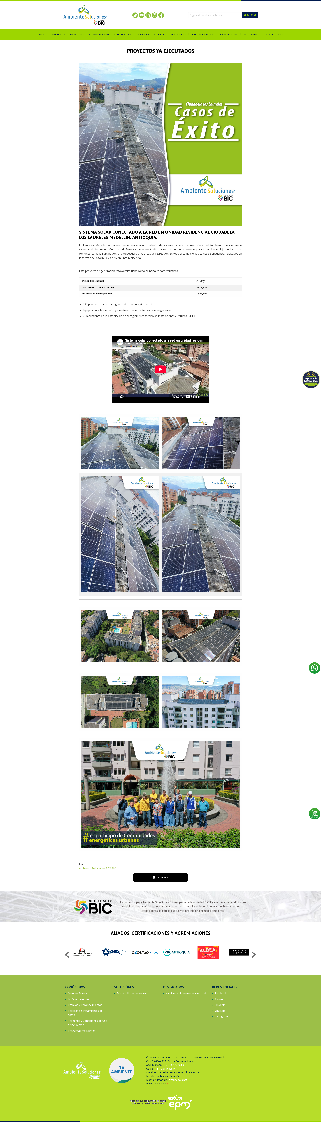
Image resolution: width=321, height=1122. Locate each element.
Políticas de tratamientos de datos (85, 1013)
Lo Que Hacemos (78, 999)
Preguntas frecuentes (81, 1031)
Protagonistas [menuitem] (202, 34)
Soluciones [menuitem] (178, 34)
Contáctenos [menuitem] (274, 34)
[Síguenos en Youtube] (141, 15)
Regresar (161, 877)
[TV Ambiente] (121, 1070)
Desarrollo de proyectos (132, 993)
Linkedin (220, 1005)
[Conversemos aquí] (314, 668)
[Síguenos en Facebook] (161, 15)
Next (254, 955)
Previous (67, 955)
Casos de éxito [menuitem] (228, 34)
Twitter (219, 999)
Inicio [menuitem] (41, 34)
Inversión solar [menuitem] (99, 34)
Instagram (221, 1016)
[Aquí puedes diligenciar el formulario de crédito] (311, 379)
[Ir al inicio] (85, 15)
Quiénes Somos (77, 993)
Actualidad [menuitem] (251, 34)
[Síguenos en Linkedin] (148, 15)
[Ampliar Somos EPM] (160, 1102)
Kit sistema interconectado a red (186, 993)
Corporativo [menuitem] (122, 34)
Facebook (221, 993)
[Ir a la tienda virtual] (314, 814)
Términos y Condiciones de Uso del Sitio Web (87, 1023)
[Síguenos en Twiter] (135, 15)
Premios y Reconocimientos (85, 1005)
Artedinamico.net (178, 1079)
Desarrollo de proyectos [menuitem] (66, 34)
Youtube (220, 1011)
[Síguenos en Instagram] (154, 15)
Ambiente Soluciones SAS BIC (97, 868)
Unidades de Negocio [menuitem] (150, 34)
